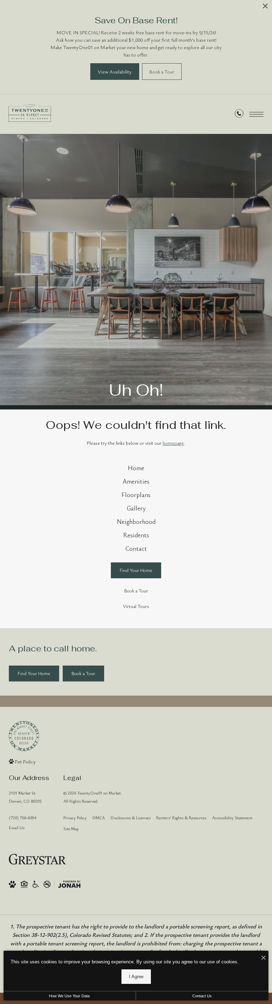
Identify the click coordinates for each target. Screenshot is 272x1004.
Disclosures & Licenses (130, 817)
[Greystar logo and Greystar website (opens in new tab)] (37, 859)
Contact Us (202, 996)
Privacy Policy (75, 817)
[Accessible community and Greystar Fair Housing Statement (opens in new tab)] (36, 884)
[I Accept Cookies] (263, 957)
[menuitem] (136, 468)
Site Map (71, 828)
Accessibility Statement (232, 817)
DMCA (98, 817)
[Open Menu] (256, 114)
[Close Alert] (265, 8)
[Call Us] (239, 114)
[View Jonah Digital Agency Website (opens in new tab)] (69, 884)
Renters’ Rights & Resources (181, 817)
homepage (173, 442)
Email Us (16, 827)
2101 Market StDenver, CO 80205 (25, 797)
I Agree (136, 976)
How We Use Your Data (69, 996)
